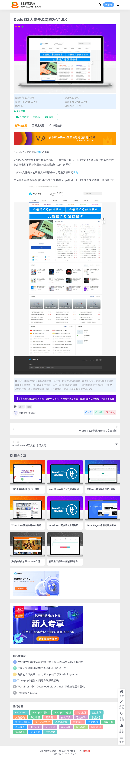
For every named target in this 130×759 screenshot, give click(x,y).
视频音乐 (20, 731)
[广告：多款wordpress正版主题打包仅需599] (65, 139)
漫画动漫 (20, 727)
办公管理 (35, 717)
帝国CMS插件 (22, 722)
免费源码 (29, 97)
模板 (39, 152)
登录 (110, 5)
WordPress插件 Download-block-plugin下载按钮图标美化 (51, 686)
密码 (35, 117)
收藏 (100, 412)
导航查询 (81, 717)
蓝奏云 (52, 117)
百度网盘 (24, 117)
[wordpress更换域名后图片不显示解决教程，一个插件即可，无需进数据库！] (64, 509)
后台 (75, 172)
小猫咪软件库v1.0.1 (28, 692)
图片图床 (50, 717)
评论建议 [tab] (57, 125)
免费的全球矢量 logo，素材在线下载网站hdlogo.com (47, 674)
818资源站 (60, 750)
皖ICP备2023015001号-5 (65, 753)
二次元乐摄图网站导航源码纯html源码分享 (41, 668)
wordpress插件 (40, 712)
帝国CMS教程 (42, 722)
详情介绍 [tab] (22, 125)
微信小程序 (61, 722)
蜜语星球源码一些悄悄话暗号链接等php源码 (64, 563)
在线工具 (65, 717)
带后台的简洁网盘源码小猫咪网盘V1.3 (102, 490)
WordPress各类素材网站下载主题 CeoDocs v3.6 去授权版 (50, 662)
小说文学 (96, 717)
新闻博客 (93, 722)
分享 (90, 412)
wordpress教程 (63, 712)
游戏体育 (108, 722)
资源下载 (35, 731)
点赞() (111, 412)
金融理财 (50, 731)
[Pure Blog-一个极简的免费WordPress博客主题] (102, 509)
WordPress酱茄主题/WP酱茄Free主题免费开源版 (26, 526)
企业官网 (96, 712)
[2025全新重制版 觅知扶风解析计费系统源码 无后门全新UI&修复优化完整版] (27, 473)
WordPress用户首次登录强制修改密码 (65, 490)
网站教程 (81, 727)
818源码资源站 (27, 412)
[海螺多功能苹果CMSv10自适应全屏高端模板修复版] (27, 545)
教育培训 (78, 722)
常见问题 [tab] (39, 125)
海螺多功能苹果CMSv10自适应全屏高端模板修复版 (26, 563)
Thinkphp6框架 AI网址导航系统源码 (38, 680)
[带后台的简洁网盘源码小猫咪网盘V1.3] (102, 473)
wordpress (21, 712)
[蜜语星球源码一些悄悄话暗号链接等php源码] (64, 545)
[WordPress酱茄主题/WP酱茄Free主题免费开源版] (27, 509)
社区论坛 (50, 727)
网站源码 (96, 727)
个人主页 (81, 712)
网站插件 (65, 727)
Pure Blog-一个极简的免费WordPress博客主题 (102, 526)
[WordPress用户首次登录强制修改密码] (64, 473)
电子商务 (35, 727)
